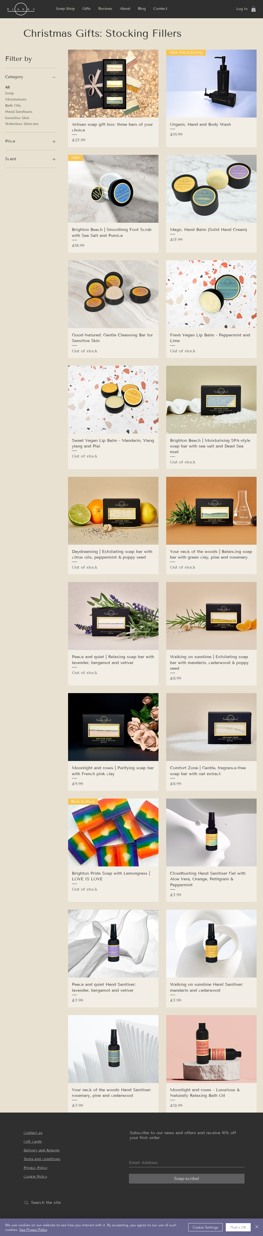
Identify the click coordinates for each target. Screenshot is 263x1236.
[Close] (257, 1227)
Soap (9, 93)
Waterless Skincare (22, 124)
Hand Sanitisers (18, 112)
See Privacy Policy (33, 1229)
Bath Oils (13, 105)
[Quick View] (113, 84)
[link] (253, 9)
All (7, 87)
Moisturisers (15, 99)
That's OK (238, 1227)
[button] (87, 9)
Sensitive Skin (17, 118)
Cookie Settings (205, 1227)
